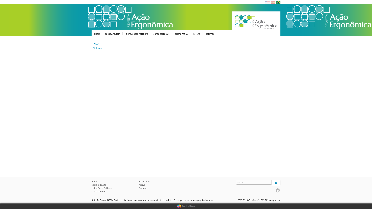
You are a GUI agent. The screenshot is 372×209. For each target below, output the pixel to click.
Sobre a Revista (112, 34)
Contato (210, 34)
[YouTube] (278, 190)
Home (97, 34)
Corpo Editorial (161, 34)
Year (96, 44)
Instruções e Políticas (137, 34)
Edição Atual (181, 34)
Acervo (196, 34)
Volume (97, 48)
